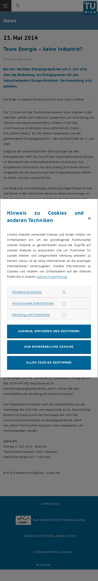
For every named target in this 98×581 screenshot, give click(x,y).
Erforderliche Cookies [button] (27, 292)
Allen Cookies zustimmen (49, 362)
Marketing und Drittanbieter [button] (31, 314)
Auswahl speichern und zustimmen (49, 331)
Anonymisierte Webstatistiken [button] (33, 303)
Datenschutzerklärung (51, 276)
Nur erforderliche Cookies (48, 347)
